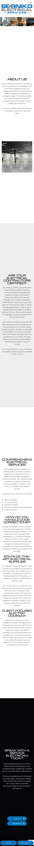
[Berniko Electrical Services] (17, 8)
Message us (25, 843)
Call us (8, 843)
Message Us (17, 823)
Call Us (17, 819)
